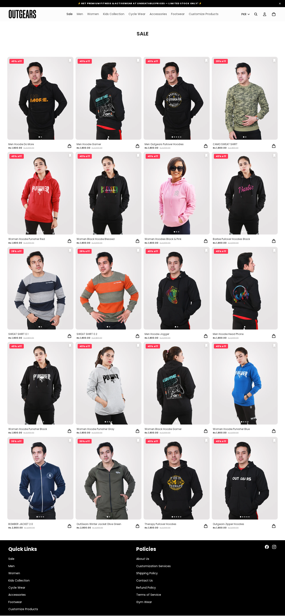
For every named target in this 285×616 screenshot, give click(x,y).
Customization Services (153, 566)
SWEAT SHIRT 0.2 (87, 334)
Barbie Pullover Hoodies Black (231, 239)
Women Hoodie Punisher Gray (95, 429)
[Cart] (273, 14)
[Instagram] (274, 546)
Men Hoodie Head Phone (228, 334)
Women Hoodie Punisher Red (26, 239)
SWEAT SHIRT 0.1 (18, 334)
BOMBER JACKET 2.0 (20, 524)
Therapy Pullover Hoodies (160, 524)
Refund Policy (146, 588)
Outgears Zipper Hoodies (228, 524)
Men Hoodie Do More (21, 144)
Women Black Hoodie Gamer (163, 429)
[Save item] (70, 60)
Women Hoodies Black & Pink (163, 239)
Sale (11, 559)
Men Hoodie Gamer (89, 144)
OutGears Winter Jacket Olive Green (99, 524)
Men (11, 566)
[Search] (255, 14)
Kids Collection (19, 580)
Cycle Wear (16, 588)
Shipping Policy (147, 573)
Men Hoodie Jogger (157, 334)
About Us (142, 559)
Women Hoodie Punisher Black (27, 429)
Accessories (17, 595)
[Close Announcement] (280, 3)
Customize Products (23, 609)
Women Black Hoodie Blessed (96, 239)
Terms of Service (148, 595)
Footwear (15, 602)
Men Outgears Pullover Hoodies (164, 144)
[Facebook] (266, 546)
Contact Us (144, 580)
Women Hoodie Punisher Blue (231, 429)
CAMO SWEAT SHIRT (225, 144)
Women (14, 573)
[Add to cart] (69, 146)
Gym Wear (144, 602)
